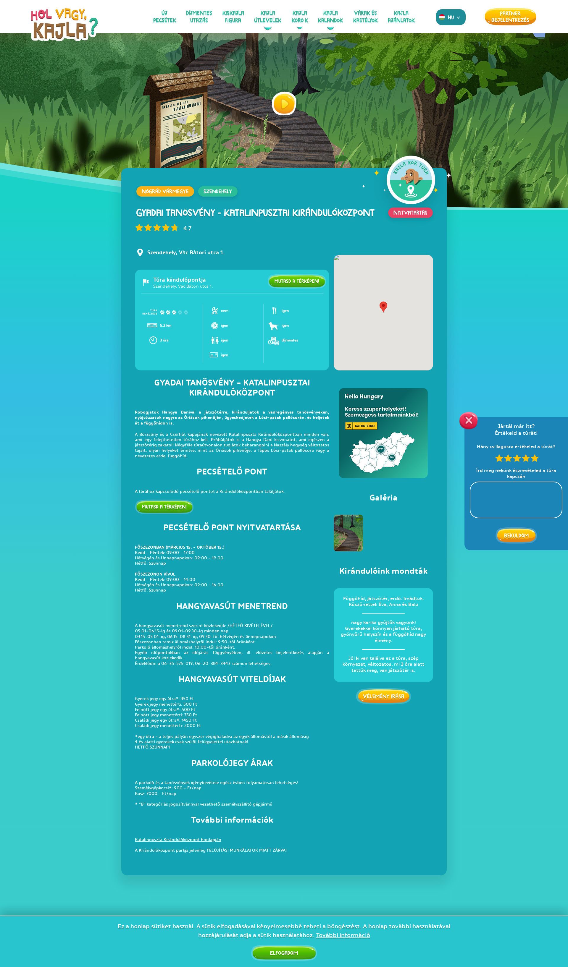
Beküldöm (516, 535)
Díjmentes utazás (199, 16)
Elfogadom (284, 952)
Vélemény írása (383, 696)
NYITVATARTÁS (410, 212)
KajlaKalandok (330, 16)
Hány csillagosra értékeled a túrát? (516, 446)
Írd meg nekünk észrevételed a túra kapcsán (516, 473)
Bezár (468, 420)
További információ (343, 935)
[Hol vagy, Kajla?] (64, 28)
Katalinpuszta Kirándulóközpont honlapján (178, 839)
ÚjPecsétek (164, 16)
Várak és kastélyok (365, 16)
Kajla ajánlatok (401, 16)
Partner (510, 16)
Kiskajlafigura (233, 16)
